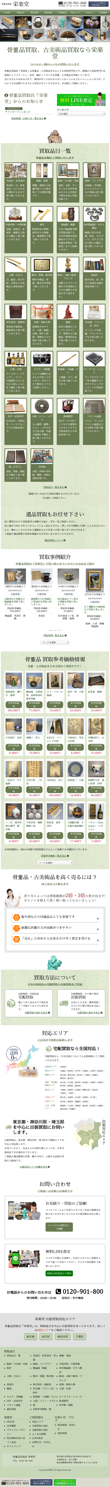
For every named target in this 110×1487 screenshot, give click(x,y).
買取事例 (62, 1433)
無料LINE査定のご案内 (59, 1273)
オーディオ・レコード (70, 1396)
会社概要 (11, 1425)
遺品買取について (54, 540)
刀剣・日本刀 (13, 1376)
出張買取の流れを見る (88, 1012)
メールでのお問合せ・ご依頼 (59, 1227)
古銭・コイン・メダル (44, 1400)
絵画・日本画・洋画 (17, 1363)
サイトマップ (13, 1446)
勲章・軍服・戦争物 (43, 1376)
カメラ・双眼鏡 (15, 1396)
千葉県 (79, 1336)
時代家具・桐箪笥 (42, 1384)
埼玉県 (46, 1336)
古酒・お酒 (65, 1388)
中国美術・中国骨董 (69, 1363)
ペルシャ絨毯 (13, 1405)
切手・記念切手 (15, 1400)
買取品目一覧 (13, 1355)
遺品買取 (11, 1409)
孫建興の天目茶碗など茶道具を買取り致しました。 (41, 601)
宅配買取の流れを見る (36, 1012)
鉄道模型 (63, 1400)
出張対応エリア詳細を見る (33, 1166)
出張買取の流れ (40, 1425)
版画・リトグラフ (42, 1363)
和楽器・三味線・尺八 (44, 1396)
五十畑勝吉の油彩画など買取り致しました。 (94, 609)
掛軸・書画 (65, 1355)
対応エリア (44, 1330)
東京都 (30, 1336)
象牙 (9, 1368)
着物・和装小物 (67, 1384)
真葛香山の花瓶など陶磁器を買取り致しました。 (14, 601)
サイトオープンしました (17, 111)
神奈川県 (62, 1336)
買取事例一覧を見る (53, 635)
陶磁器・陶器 (40, 1368)
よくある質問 (39, 1434)
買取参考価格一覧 (42, 1409)
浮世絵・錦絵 (66, 1405)
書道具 (10, 1384)
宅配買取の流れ (40, 1430)
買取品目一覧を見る (53, 487)
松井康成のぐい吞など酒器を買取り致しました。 (68, 601)
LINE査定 (37, 1438)
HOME (11, 1421)
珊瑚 (9, 1388)
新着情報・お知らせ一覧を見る (27, 118)
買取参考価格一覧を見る (53, 855)
